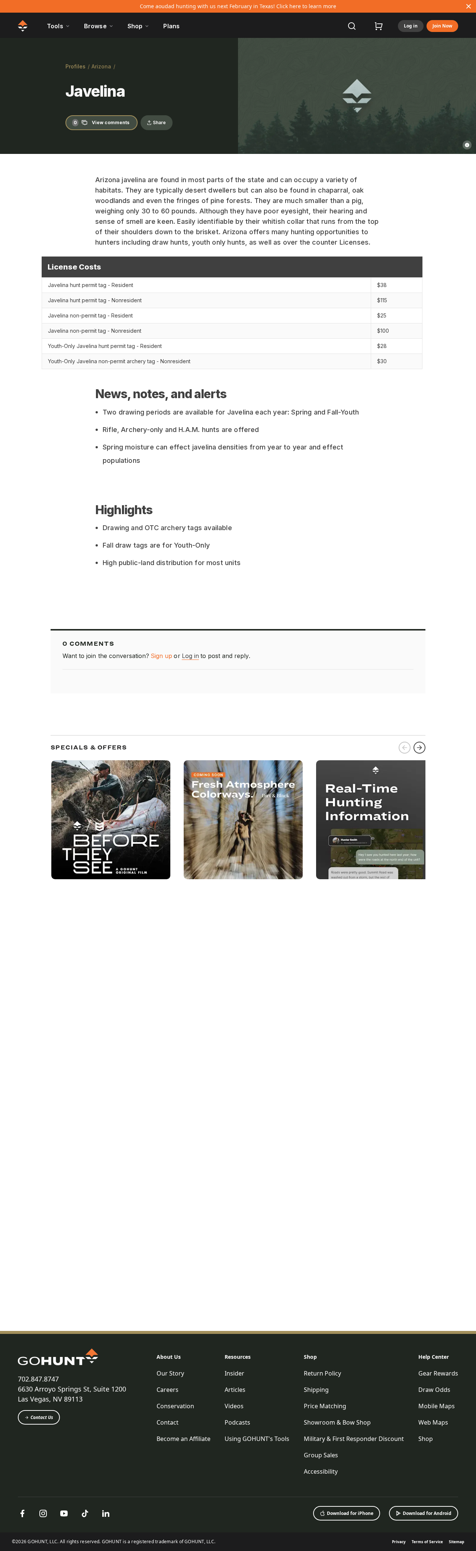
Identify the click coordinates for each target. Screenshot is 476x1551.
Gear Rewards (438, 1373)
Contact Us (41, 1417)
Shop (310, 1356)
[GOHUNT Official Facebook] (22, 1513)
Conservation (175, 1406)
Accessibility (321, 1471)
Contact (167, 1422)
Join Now (442, 26)
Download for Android (427, 1513)
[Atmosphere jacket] (243, 819)
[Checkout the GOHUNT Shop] (378, 26)
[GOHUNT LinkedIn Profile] (105, 1513)
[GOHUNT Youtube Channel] (64, 1513)
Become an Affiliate (183, 1439)
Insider (234, 1373)
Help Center (433, 1356)
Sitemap (456, 1541)
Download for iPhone (350, 1513)
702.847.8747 (38, 1378)
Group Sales (321, 1455)
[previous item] (405, 748)
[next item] (419, 748)
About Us (169, 1356)
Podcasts (237, 1422)
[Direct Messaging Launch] (375, 819)
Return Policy (322, 1373)
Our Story (170, 1373)
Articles (235, 1390)
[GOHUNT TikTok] (84, 1513)
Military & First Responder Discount (354, 1439)
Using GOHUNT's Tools (257, 1439)
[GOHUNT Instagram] (43, 1513)
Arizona (101, 66)
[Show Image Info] (467, 145)
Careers (167, 1390)
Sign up (161, 656)
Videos (234, 1406)
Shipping (316, 1390)
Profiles (75, 66)
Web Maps (433, 1422)
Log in (411, 26)
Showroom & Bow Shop (337, 1422)
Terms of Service (427, 1541)
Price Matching (325, 1406)
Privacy (399, 1541)
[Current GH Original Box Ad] (110, 819)
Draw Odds (434, 1390)
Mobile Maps (436, 1406)
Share (159, 122)
